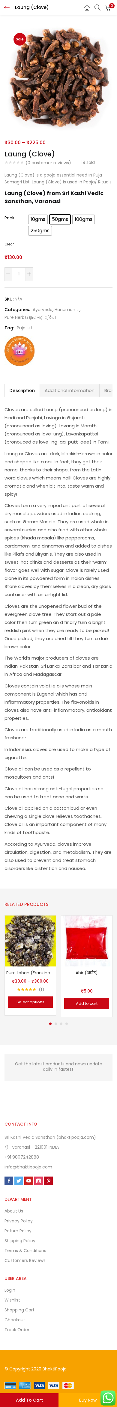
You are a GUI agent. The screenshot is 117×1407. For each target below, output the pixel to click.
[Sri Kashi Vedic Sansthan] (19, 351)
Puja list (24, 328)
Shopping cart (19, 1310)
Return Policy (18, 1231)
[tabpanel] (30, 966)
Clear (9, 244)
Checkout (14, 1320)
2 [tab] (56, 1024)
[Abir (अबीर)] (86, 941)
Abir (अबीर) (87, 972)
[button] (108, 7)
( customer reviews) (48, 163)
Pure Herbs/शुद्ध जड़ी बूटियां (30, 317)
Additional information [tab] (69, 390)
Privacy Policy (18, 1221)
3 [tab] (61, 1024)
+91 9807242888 (21, 1157)
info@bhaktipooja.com (28, 1167)
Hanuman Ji (67, 310)
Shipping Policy (19, 1241)
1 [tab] (50, 1024)
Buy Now (88, 1400)
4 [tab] (66, 1024)
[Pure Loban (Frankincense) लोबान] (30, 941)
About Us (13, 1211)
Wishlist (12, 1300)
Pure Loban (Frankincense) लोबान (30, 972)
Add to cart (29, 1400)
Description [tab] (22, 390)
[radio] (37, 219)
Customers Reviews (25, 1260)
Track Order (16, 1330)
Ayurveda (42, 310)
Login (9, 1290)
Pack (9, 218)
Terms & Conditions (25, 1251)
